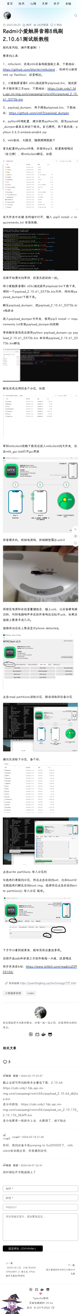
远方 (29, 1307)
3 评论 (58, 24)
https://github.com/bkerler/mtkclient (29, 69)
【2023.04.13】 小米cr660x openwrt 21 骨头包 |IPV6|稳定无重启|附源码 (21, 1271)
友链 (68, 3)
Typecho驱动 (40, 1298)
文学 (45, 3)
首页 (10, 3)
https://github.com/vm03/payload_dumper (39, 113)
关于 (56, 3)
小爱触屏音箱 (13, 993)
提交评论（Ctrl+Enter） (22, 1248)
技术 (21, 3)
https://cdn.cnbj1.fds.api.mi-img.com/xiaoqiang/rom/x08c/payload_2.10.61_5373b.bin (40, 94)
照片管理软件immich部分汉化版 (60, 1271)
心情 (33, 3)
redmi (30, 993)
